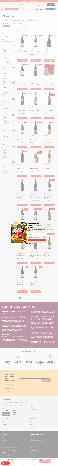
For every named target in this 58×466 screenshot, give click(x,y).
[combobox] (54, 465)
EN (55, 464)
